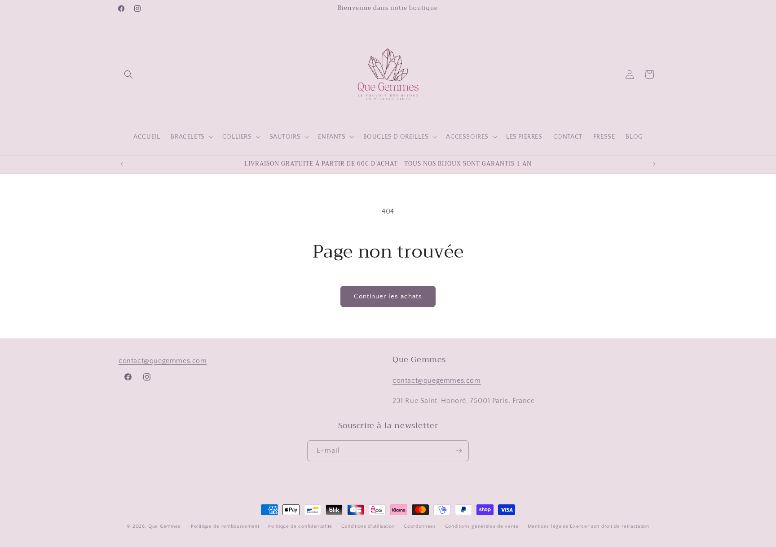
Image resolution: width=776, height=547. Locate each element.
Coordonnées (420, 526)
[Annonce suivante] (654, 164)
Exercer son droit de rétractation (609, 526)
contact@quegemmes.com (163, 361)
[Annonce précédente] (122, 164)
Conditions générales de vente (482, 526)
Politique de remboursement (225, 526)
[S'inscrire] (458, 450)
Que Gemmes (165, 526)
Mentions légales (548, 526)
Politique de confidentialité (300, 526)
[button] (128, 74)
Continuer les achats (388, 296)
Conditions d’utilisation (368, 526)
